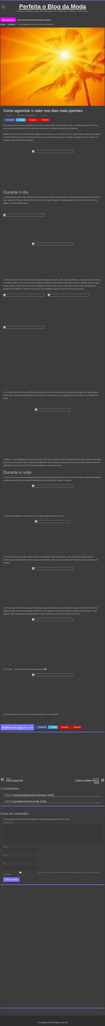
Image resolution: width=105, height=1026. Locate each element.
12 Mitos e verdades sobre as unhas (87, 781)
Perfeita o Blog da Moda (52, 6)
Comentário (8, 823)
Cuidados (11, 24)
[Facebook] (53, 1019)
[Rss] (47, 1019)
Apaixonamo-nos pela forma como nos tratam (34, 20)
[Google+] (50, 1019)
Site (4, 864)
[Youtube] (58, 1019)
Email (5, 855)
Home (3, 24)
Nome (5, 847)
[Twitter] (55, 1019)
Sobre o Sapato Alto (14, 780)
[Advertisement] (52, 757)
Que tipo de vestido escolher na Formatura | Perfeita (33, 795)
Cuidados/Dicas (30, 115)
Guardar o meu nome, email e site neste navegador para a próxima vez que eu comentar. (51, 873)
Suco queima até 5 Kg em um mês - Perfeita (29, 801)
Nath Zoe (9, 115)
